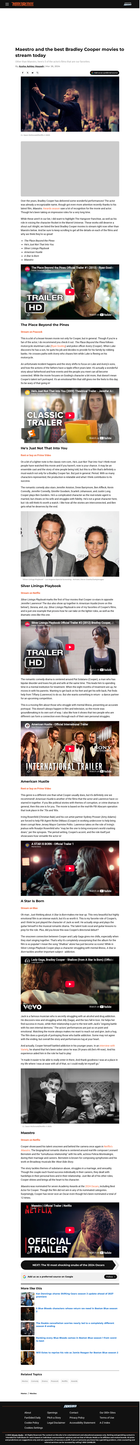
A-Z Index (105, 1422)
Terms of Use (107, 1417)
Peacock (54, 1381)
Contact (74, 1412)
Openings (52, 1412)
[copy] (37, 73)
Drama (45, 1381)
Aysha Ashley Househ (31, 66)
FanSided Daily (32, 1417)
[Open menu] (7, 4)
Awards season (51, 208)
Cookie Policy (31, 1422)
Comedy (34, 1381)
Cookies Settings (33, 1427)
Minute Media (17, 1435)
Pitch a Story (54, 1417)
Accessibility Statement (82, 1422)
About (27, 1412)
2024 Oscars (92, 1186)
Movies (25, 1381)
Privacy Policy (77, 1417)
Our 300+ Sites (108, 1412)
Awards (74, 1381)
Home (24, 1393)
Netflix (65, 1381)
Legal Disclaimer (56, 1422)
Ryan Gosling (58, 346)
